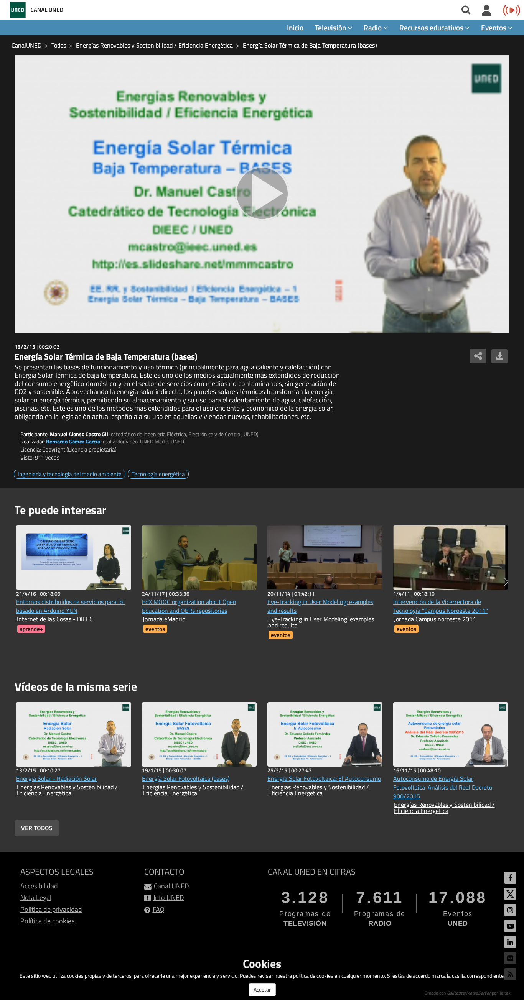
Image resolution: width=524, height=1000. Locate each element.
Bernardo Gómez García (73, 441)
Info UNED (168, 897)
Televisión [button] (331, 27)
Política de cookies (47, 921)
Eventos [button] (494, 27)
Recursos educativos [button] (432, 27)
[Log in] (486, 11)
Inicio (295, 27)
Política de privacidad (51, 909)
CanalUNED (26, 45)
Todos (58, 45)
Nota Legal (35, 897)
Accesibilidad (39, 886)
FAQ (159, 909)
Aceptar (262, 989)
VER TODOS (37, 828)
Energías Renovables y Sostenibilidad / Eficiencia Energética (154, 45)
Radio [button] (373, 27)
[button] (506, 581)
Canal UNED (171, 886)
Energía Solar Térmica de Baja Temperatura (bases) (310, 45)
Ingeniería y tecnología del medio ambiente (70, 474)
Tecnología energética (158, 474)
